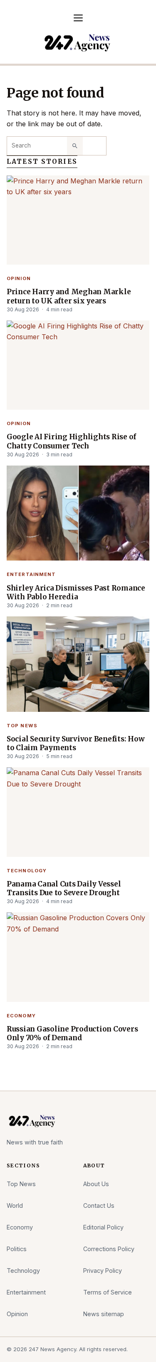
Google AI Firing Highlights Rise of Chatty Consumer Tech (71, 441)
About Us (96, 1183)
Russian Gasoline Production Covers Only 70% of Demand (72, 1033)
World (15, 1205)
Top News (22, 726)
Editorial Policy (103, 1227)
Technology (27, 871)
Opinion (19, 278)
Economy (21, 1016)
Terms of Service (107, 1292)
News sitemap (103, 1313)
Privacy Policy (102, 1270)
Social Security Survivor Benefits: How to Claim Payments (75, 743)
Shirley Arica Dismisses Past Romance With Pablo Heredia (76, 592)
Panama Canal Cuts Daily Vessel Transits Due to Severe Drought (64, 888)
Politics (17, 1248)
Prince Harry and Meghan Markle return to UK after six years (69, 296)
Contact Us (98, 1205)
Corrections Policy (108, 1248)
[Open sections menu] (78, 18)
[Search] (75, 146)
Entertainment (31, 574)
